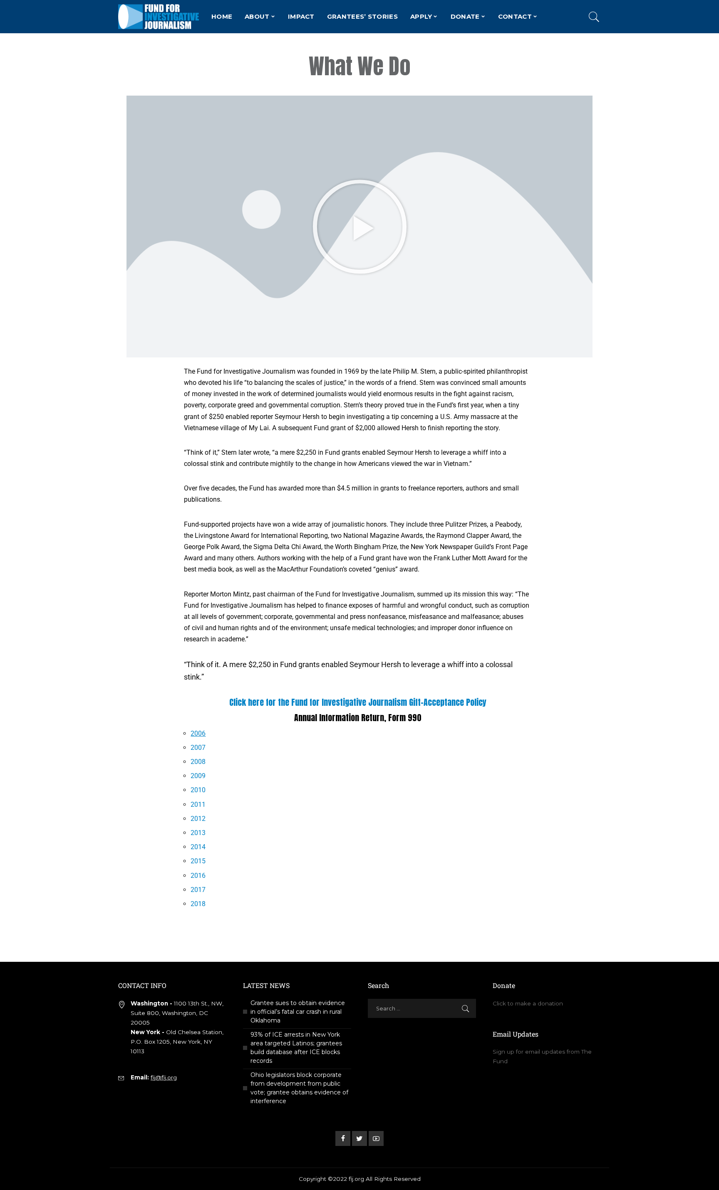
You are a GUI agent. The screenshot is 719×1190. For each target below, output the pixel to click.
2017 (198, 890)
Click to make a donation (528, 1003)
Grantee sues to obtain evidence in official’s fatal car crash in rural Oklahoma (297, 1011)
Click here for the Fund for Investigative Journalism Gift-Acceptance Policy (357, 702)
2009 (198, 776)
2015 (198, 861)
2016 (198, 876)
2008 (198, 762)
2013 (198, 833)
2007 (198, 747)
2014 (198, 847)
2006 (198, 733)
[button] (359, 226)
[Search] (594, 16)
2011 (198, 804)
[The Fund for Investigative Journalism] (158, 16)
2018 (198, 904)
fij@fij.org (164, 1077)
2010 (198, 790)
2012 (198, 819)
